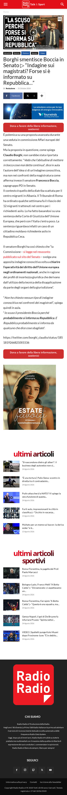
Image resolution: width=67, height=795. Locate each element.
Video (42, 53)
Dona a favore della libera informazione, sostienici (33, 127)
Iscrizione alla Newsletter (50, 782)
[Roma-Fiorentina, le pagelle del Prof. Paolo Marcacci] (11, 573)
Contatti (33, 782)
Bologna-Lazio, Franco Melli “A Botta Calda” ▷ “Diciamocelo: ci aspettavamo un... (41, 587)
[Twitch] (33, 770)
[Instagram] (25, 770)
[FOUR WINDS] (33, 111)
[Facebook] (16, 770)
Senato (34, 53)
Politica (26, 53)
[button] (62, 4)
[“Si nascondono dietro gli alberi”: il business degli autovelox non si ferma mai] (11, 466)
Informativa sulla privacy (16, 782)
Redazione (10, 88)
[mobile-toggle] (5, 4)
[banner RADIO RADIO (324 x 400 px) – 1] (29, 429)
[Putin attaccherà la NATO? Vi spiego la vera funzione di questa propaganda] (11, 497)
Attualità (7, 53)
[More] (41, 96)
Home (6, 11)
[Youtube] (50, 770)
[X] (42, 770)
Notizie (17, 53)
